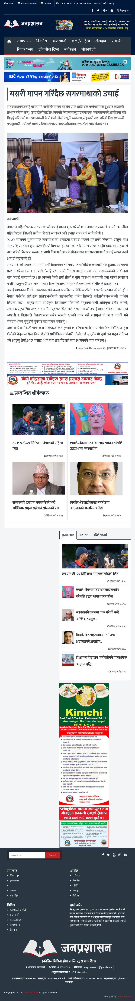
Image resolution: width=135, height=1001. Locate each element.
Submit (52, 855)
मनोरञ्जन (70, 49)
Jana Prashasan (30, 993)
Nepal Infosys (124, 996)
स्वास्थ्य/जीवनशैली (18, 910)
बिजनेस (41, 41)
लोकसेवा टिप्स (48, 49)
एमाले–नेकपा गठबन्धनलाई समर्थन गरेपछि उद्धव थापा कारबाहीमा (96, 446)
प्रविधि (115, 41)
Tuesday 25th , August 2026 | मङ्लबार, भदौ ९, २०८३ (86, 3)
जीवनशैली (88, 49)
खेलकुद (100, 41)
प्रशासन (83, 535)
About (10, 3)
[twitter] (108, 855)
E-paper (124, 10)
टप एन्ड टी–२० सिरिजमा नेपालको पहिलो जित (37, 446)
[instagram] (119, 855)
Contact (48, 3)
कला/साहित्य (81, 41)
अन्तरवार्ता (59, 41)
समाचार (23, 41)
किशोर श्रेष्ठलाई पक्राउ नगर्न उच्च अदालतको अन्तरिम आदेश (90, 505)
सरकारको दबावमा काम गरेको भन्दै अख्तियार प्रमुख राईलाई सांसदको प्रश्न (35, 505)
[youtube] (114, 855)
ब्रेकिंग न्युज (15, 876)
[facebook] (103, 855)
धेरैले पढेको (100, 535)
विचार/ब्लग (25, 49)
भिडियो (76, 896)
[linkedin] (125, 855)
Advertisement (28, 3)
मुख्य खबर (68, 535)
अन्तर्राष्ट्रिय (14, 896)
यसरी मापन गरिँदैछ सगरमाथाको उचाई (64, 94)
